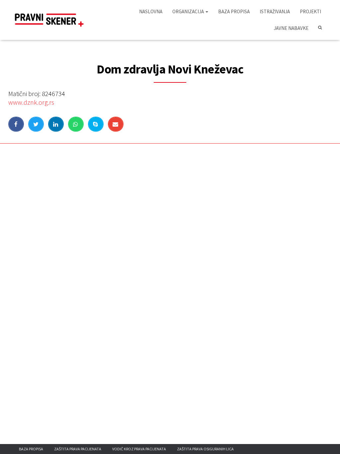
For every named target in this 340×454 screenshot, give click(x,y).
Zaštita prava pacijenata (77, 448)
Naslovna (150, 11)
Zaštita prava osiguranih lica (205, 448)
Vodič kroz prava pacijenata (139, 448)
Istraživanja (275, 11)
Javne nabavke (291, 28)
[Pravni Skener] (51, 20)
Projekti (310, 11)
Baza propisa (234, 11)
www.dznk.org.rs (31, 102)
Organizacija (188, 11)
